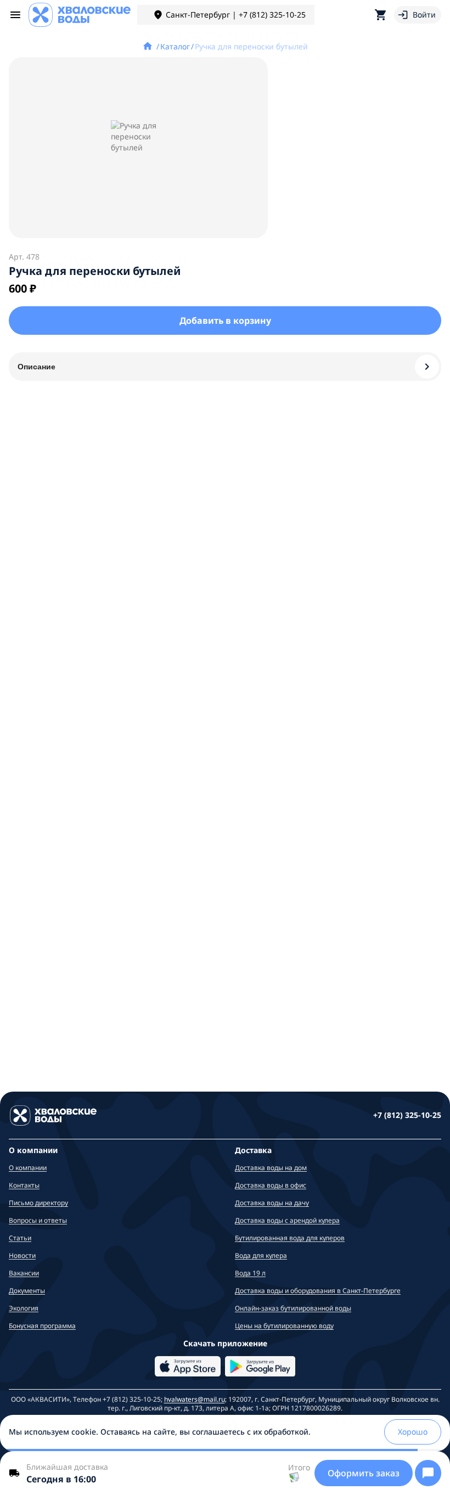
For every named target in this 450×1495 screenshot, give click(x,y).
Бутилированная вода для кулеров (290, 1238)
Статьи (20, 1238)
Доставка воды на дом (271, 1167)
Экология (23, 1308)
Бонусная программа (42, 1325)
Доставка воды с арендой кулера (287, 1220)
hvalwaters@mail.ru (194, 1399)
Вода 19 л (250, 1273)
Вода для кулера (261, 1255)
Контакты (24, 1185)
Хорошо (413, 1431)
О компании (28, 1167)
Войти (424, 14)
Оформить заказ (364, 1473)
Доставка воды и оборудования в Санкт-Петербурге (318, 1290)
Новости (22, 1255)
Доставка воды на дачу (272, 1202)
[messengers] (428, 1473)
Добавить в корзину (225, 320)
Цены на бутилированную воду (284, 1325)
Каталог (175, 46)
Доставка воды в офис (270, 1185)
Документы (27, 1290)
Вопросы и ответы (38, 1220)
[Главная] (148, 47)
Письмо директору (38, 1202)
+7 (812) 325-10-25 (407, 1115)
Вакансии (24, 1273)
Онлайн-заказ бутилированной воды (293, 1308)
